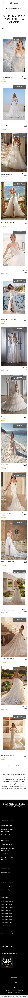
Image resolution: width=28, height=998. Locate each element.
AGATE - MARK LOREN (6, 513)
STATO (14, 987)
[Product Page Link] (14, 55)
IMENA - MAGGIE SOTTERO (7, 271)
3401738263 (6, 841)
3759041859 (6, 850)
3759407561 (6, 859)
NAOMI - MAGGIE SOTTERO (7, 77)
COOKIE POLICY (14, 985)
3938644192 (6, 822)
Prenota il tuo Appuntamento (8, 878)
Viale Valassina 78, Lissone (7, 820)
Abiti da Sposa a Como (6, 916)
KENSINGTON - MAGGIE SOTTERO (8, 319)
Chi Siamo (3, 875)
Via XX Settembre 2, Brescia (8, 848)
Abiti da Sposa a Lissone (7, 904)
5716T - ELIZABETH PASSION (7, 658)
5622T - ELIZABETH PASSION (7, 610)
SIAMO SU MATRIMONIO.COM (9, 953)
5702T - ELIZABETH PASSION (7, 755)
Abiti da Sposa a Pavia (6, 910)
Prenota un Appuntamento (14, 8)
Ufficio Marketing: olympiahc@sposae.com (11, 886)
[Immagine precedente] (3, 59)
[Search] (23, 3)
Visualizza (3, 81)
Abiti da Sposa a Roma (6, 913)
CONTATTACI (14, 979)
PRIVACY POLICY (14, 982)
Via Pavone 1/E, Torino (7, 829)
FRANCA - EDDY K (5, 464)
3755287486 (6, 831)
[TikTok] (11, 946)
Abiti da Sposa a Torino (7, 907)
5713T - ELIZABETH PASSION (7, 707)
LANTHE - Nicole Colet (6, 174)
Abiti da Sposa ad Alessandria (8, 919)
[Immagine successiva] (25, 59)
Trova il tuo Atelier (5, 872)
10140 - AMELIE (4, 125)
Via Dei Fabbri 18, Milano (7, 839)
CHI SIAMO (14, 977)
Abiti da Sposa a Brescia (7, 928)
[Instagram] (2, 946)
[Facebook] (7, 946)
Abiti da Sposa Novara (6, 925)
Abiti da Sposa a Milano (7, 901)
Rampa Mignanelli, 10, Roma (8, 858)
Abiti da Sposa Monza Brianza (8, 934)
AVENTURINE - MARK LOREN (7, 561)
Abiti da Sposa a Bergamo (7, 931)
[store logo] (14, 3)
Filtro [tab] (3, 28)
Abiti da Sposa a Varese (7, 922)
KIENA (2, 416)
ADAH (2, 368)
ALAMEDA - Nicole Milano (7, 222)
